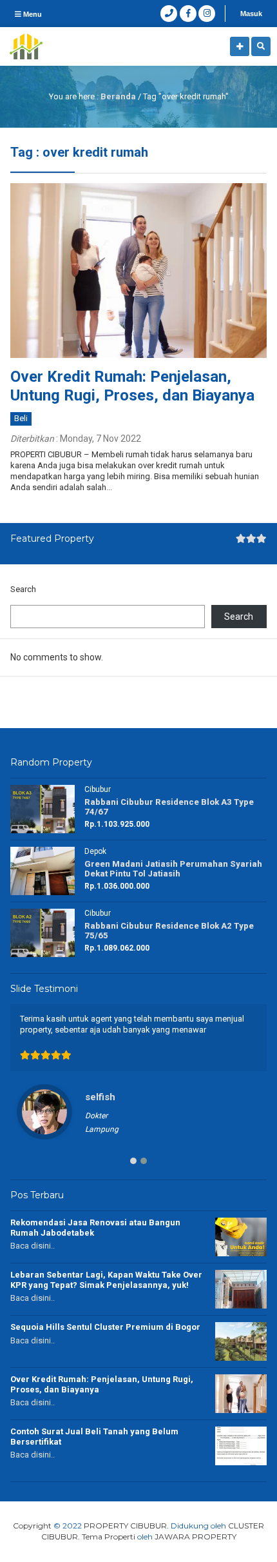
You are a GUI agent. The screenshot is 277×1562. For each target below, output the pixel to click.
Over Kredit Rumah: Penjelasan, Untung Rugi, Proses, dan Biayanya (132, 386)
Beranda (118, 96)
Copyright (32, 1525)
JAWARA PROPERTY (195, 1536)
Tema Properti (108, 1536)
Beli (21, 418)
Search (23, 589)
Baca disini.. (32, 1246)
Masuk (251, 13)
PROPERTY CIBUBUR (125, 1525)
